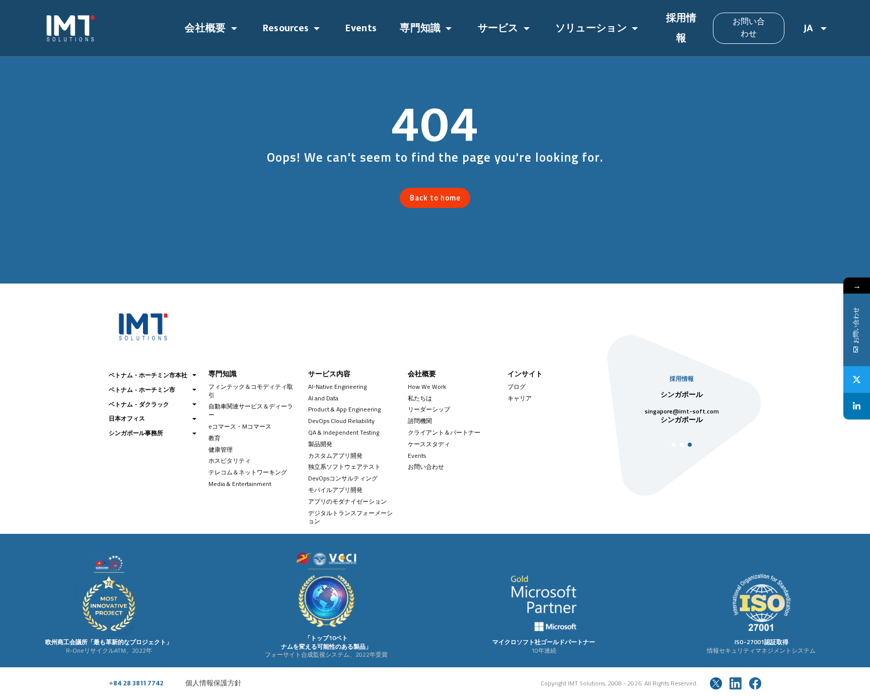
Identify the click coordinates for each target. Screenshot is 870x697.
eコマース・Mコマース (239, 426)
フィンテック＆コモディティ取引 (250, 391)
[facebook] (755, 683)
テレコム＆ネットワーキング (247, 472)
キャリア (520, 398)
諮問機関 (420, 421)
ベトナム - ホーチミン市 (142, 389)
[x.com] (716, 683)
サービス (498, 28)
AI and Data (323, 398)
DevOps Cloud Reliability (341, 421)
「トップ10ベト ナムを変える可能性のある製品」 (326, 642)
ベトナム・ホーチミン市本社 (148, 375)
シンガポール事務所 (136, 433)
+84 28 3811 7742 (136, 683)
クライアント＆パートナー (444, 432)
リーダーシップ (429, 409)
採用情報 (681, 28)
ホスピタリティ (229, 460)
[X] (856, 379)
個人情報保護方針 (213, 683)
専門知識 (420, 28)
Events (361, 28)
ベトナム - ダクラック (139, 404)
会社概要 (205, 28)
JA (810, 28)
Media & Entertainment (239, 484)
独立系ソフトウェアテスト (344, 466)
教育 (214, 438)
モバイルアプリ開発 (335, 490)
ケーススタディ (429, 444)
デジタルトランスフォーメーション (350, 517)
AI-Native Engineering (337, 386)
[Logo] (106, 28)
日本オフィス (127, 418)
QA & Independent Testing (343, 432)
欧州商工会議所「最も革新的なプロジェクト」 (108, 642)
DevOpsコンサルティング (343, 478)
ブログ (517, 386)
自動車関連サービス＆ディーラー (250, 410)
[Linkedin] (856, 406)
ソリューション (591, 28)
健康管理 (220, 449)
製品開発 (320, 444)
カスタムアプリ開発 (335, 455)
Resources (286, 28)
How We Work (427, 386)
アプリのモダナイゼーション (347, 501)
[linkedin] (736, 683)
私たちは (420, 398)
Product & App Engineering (344, 409)
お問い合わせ (749, 28)
